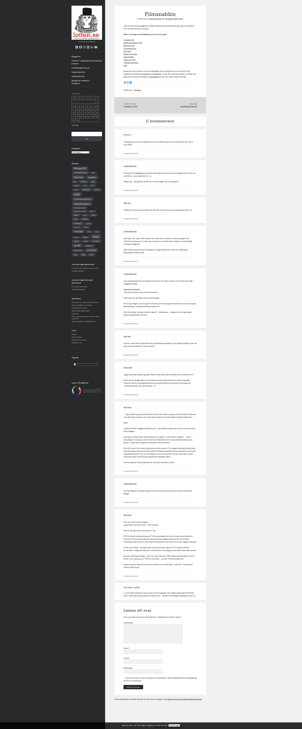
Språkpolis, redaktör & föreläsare (80, 81)
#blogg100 (80, 168)
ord (89, 232)
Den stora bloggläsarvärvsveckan (82, 305)
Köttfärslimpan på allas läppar (81, 311)
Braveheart (154, 77)
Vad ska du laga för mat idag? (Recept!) (83, 321)
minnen (77, 223)
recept (76, 237)
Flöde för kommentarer (79, 340)
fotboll (76, 190)
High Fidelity (129, 57)
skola (86, 241)
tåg (83, 254)
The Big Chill (129, 40)
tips (75, 255)
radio (97, 232)
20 (89, 113)
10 (77, 109)
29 (97, 116)
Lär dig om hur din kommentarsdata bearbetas (183, 699)
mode (88, 224)
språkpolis (89, 246)
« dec (73, 125)
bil (75, 182)
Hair (125, 65)
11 (81, 109)
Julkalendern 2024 (79, 211)
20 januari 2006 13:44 (174, 19)
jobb (77, 194)
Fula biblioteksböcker (78, 289)
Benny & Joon (129, 45)
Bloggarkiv (76, 56)
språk (77, 245)
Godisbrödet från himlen (79, 308)
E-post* (127, 658)
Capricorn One (129, 60)
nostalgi (78, 231)
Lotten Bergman (155, 19)
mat (75, 219)
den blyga (127, 407)
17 (77, 113)
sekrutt (76, 241)
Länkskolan (75, 314)
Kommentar (128, 622)
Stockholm (78, 250)
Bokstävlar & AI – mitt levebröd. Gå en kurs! (85, 302)
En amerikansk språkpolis (80, 287)
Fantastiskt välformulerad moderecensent (85, 268)
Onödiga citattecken (78, 271)
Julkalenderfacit (78, 76)
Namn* (126, 648)
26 (85, 116)
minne (84, 219)
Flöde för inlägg (76, 337)
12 (85, 109)
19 (85, 113)
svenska (91, 250)
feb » (77, 125)
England (76, 185)
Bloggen (137, 90)
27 (89, 116)
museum (76, 227)
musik (86, 227)
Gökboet (146, 74)
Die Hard (127, 51)
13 (89, 109)
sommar (96, 241)
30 (73, 120)
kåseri (76, 215)
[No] (299, 726)
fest (85, 185)
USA (91, 255)
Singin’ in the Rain (130, 54)
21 (93, 113)
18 (81, 113)
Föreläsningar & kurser (80, 68)
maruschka (128, 367)
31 (77, 120)
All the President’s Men (133, 43)
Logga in (74, 334)
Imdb (142, 26)
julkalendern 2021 (79, 208)
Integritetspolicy (78, 72)
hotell (97, 190)
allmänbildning (80, 172)
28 (93, 116)
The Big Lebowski (131, 62)
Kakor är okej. (174, 725)
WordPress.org (76, 343)
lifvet (85, 215)
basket (92, 177)
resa (96, 236)
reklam (85, 237)
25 (81, 116)
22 (97, 113)
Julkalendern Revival (188, 106)
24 (77, 116)
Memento (157, 74)
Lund (93, 215)
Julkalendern (82, 203)
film (92, 185)
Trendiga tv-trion (130, 106)
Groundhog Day (130, 48)
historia (86, 189)
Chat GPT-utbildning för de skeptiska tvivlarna (86, 62)
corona (83, 181)
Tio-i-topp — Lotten (132, 587)
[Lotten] (86, 39)
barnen (78, 177)
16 (73, 113)
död (93, 182)
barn (93, 173)
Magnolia (139, 173)
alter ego (127, 203)
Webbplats (128, 668)
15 (97, 109)
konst (92, 211)
